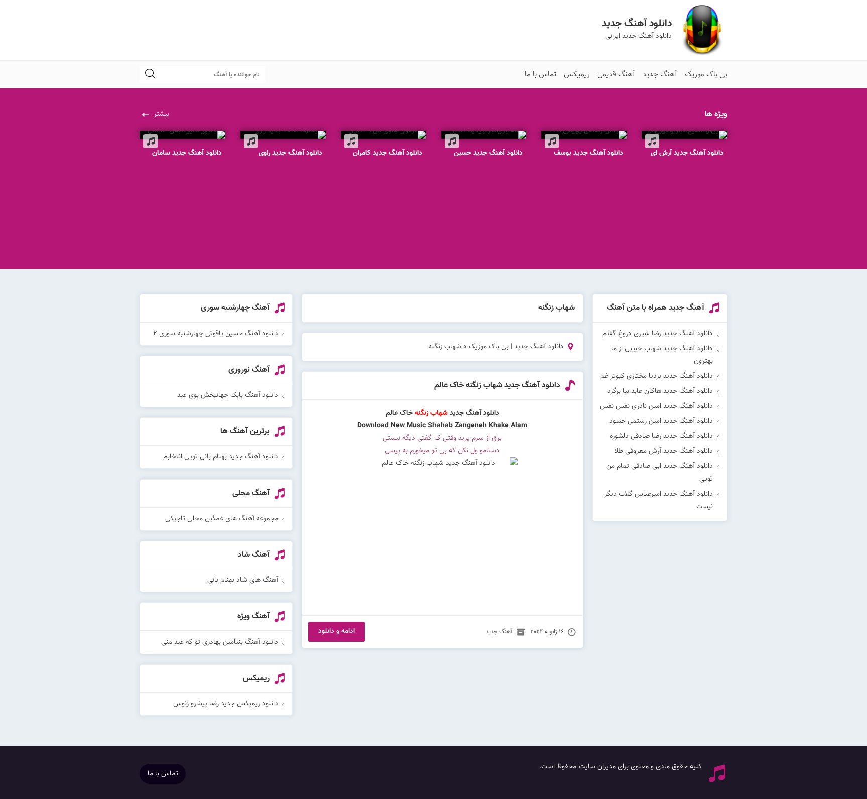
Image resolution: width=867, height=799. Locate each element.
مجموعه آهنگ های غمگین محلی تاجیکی (221, 518)
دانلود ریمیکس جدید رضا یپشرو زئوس (225, 703)
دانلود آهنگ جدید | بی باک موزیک (516, 346)
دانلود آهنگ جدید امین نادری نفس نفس (656, 406)
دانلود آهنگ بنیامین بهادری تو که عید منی (219, 642)
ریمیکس (577, 74)
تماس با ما (540, 74)
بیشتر (161, 114)
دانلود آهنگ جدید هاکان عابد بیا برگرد (660, 391)
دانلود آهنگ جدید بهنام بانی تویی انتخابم (220, 456)
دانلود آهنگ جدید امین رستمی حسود (661, 421)
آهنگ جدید (660, 74)
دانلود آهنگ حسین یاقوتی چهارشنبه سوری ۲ (215, 333)
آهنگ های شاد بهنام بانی (242, 580)
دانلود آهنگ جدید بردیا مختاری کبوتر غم (656, 376)
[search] (150, 74)
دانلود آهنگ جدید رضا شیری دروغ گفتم (657, 333)
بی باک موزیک (706, 74)
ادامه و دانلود (336, 631)
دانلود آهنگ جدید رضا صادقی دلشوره (661, 436)
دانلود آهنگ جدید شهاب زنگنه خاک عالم (497, 385)
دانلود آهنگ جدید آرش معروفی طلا (663, 451)
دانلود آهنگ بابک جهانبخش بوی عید (227, 395)
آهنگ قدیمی (616, 74)
